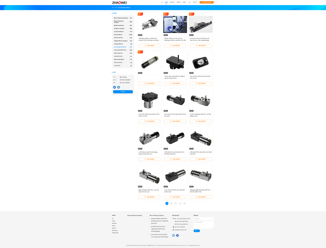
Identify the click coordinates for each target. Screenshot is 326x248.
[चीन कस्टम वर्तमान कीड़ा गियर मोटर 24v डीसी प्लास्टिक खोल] (175, 176)
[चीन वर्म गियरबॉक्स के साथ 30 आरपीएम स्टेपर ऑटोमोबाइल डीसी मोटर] (175, 138)
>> (184, 203)
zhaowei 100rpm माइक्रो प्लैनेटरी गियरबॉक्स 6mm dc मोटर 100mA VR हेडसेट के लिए (159, 221)
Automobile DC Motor (123, 47)
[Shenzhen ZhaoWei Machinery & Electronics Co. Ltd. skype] (118, 87)
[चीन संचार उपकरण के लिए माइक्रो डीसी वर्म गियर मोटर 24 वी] (175, 100)
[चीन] (149, 62)
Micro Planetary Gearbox (123, 18)
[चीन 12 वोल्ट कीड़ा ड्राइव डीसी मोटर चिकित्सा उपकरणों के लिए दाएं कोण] (175, 62)
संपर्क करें (123, 91)
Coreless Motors (123, 31)
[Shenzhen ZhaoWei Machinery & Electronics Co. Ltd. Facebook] (177, 235)
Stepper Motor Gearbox (123, 41)
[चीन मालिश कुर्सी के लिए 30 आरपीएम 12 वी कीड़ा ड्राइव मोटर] (201, 138)
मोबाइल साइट (115, 230)
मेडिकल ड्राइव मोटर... (123, 53)
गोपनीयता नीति (115, 233)
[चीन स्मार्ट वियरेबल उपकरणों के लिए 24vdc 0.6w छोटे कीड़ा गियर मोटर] (149, 138)
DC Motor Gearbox (123, 28)
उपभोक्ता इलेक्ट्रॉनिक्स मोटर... (123, 50)
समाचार (113, 225)
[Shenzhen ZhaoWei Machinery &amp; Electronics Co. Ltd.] (119, 3)
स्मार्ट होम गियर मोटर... (123, 56)
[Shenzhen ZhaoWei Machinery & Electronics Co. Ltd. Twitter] (173, 235)
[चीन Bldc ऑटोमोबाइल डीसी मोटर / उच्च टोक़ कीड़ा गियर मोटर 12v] (149, 176)
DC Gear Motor (123, 34)
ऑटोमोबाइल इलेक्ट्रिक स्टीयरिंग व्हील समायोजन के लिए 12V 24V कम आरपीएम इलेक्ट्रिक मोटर (149, 40)
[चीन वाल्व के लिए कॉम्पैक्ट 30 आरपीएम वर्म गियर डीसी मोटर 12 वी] (149, 100)
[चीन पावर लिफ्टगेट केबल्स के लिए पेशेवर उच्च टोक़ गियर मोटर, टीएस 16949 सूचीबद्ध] (201, 24)
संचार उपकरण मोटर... (123, 62)
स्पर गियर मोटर (123, 65)
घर (112, 218)
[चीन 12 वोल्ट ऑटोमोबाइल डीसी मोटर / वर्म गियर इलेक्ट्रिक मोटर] (201, 100)
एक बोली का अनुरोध (207, 2)
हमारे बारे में (114, 223)
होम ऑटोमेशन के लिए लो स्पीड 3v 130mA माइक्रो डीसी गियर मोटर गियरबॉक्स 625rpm (158, 229)
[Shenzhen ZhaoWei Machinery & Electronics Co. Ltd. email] (114, 87)
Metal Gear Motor (123, 25)
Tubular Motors (123, 44)
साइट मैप (114, 228)
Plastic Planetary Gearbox (123, 21)
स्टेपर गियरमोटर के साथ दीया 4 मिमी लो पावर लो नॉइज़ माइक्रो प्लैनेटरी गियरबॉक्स (159, 236)
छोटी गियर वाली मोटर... (123, 37)
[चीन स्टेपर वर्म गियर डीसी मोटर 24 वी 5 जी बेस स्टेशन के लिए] (201, 62)
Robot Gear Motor (123, 59)
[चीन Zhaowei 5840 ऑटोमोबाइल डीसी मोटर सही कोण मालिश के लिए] (201, 176)
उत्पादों (113, 221)
